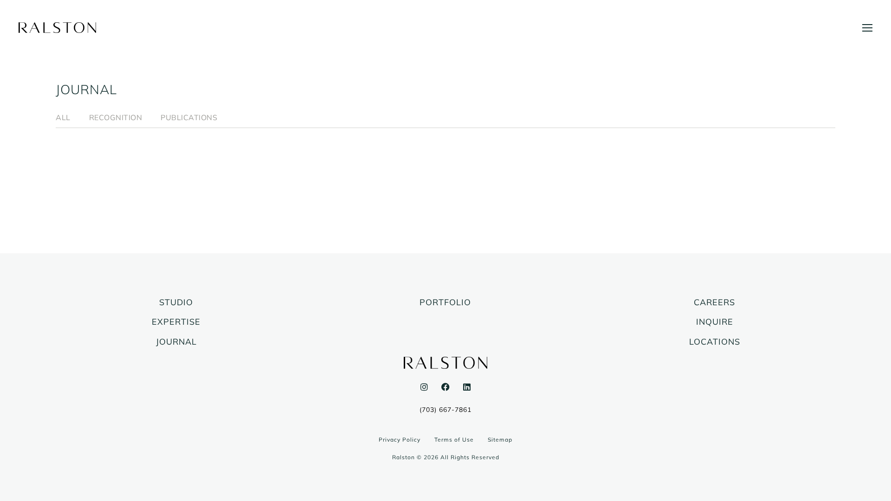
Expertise (176, 322)
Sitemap (500, 439)
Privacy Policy (399, 439)
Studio (176, 302)
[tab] (63, 118)
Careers (714, 302)
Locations (714, 342)
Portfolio (445, 302)
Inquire (714, 322)
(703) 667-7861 (445, 409)
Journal (176, 342)
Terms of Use (454, 439)
